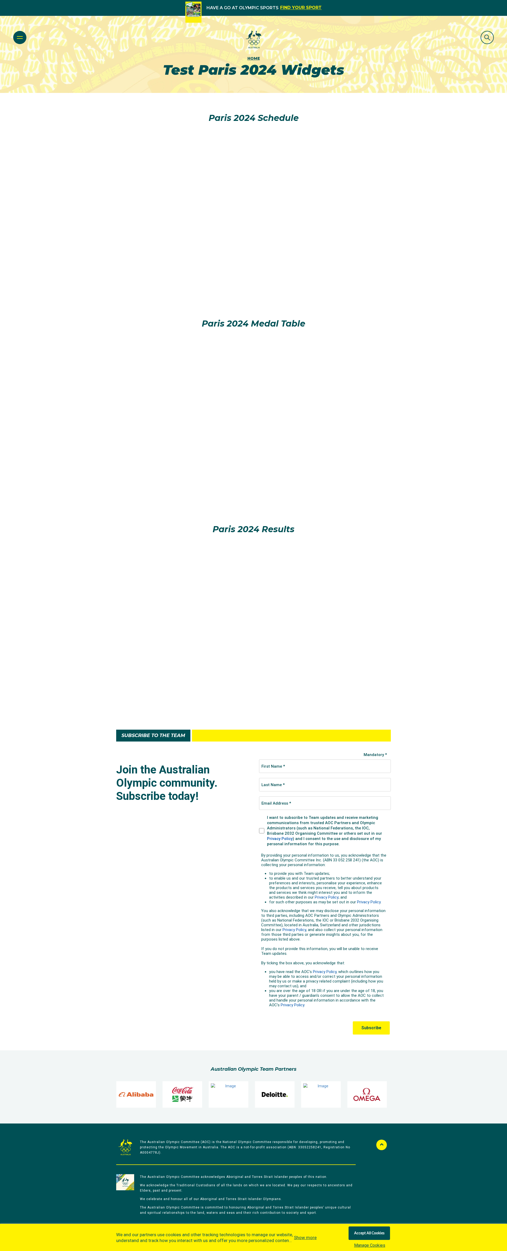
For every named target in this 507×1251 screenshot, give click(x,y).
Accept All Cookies (369, 1233)
